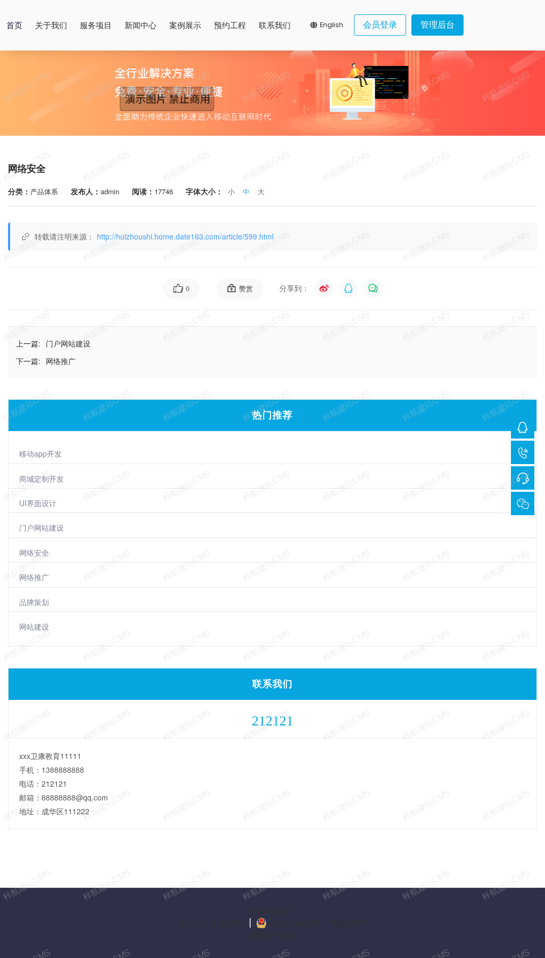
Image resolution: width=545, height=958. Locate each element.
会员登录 (380, 25)
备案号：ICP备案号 (211, 923)
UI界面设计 (37, 503)
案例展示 (185, 25)
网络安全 (34, 552)
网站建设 (34, 626)
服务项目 (96, 25)
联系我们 (275, 25)
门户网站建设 (41, 527)
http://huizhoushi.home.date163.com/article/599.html (185, 236)
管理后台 (437, 25)
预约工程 (230, 25)
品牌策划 (34, 602)
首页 (14, 25)
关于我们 (51, 25)
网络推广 (34, 577)
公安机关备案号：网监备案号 (317, 923)
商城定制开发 (41, 478)
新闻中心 (140, 25)
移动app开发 (40, 453)
